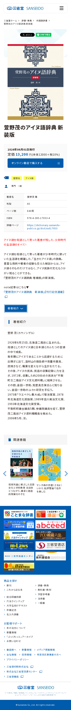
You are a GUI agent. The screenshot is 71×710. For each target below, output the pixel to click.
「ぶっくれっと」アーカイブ (20, 636)
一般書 (41, 602)
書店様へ (11, 649)
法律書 (41, 598)
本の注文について (16, 627)
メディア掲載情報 (46, 649)
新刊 (9, 585)
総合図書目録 (14, 596)
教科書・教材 (44, 589)
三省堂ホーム (10, 20)
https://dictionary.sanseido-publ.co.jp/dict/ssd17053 (44, 226)
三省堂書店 (13, 676)
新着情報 (11, 632)
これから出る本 (15, 589)
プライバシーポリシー (18, 659)
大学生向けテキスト (17, 605)
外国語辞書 (42, 20)
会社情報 (11, 654)
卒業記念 (11, 610)
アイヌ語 (29, 178)
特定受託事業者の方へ (49, 654)
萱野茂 (16, 178)
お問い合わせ (14, 641)
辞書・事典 (27, 20)
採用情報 (26, 654)
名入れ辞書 (13, 614)
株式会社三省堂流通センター (22, 671)
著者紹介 (13, 308)
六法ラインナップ (15, 601)
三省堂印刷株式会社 (18, 666)
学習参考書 (44, 594)
